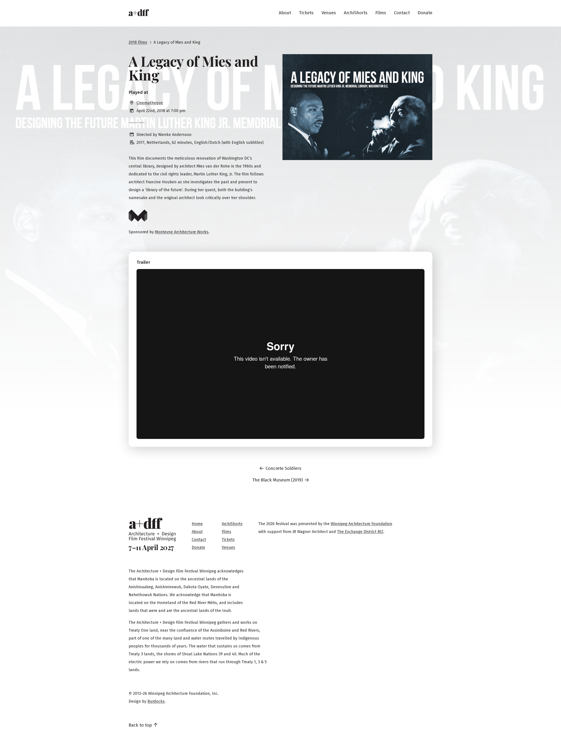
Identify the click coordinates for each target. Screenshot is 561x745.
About (285, 12)
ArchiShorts (355, 12)
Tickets (306, 12)
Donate (425, 12)
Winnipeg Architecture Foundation (361, 523)
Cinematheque (150, 102)
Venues (328, 12)
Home (197, 523)
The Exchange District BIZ (360, 531)
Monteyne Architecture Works (181, 232)
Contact (402, 12)
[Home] (139, 12)
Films (380, 12)
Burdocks (156, 701)
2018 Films (138, 42)
